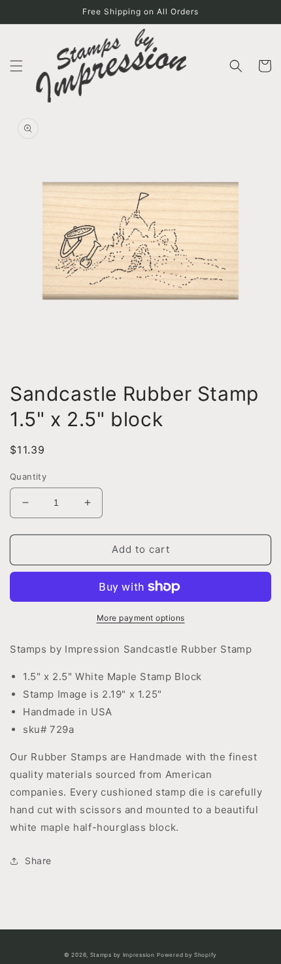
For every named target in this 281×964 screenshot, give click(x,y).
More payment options (141, 618)
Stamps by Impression (122, 955)
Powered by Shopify (187, 955)
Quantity (28, 476)
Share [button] (38, 860)
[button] (16, 66)
